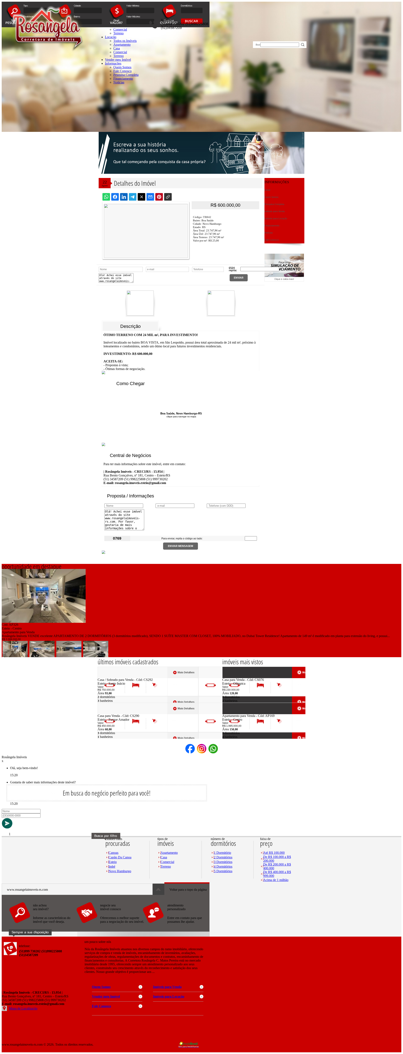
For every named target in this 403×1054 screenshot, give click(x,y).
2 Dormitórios (223, 857)
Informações (113, 63)
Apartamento (169, 852)
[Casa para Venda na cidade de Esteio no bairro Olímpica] (237, 677)
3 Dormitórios (223, 862)
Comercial (120, 52)
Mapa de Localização (23, 1008)
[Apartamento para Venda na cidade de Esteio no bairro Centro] (44, 621)
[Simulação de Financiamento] (284, 280)
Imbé (112, 866)
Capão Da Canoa (120, 857)
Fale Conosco (122, 71)
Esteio (113, 862)
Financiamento (123, 78)
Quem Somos (122, 67)
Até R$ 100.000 (274, 852)
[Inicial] (47, 54)
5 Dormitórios (223, 871)
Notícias (118, 82)
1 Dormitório (222, 852)
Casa (164, 857)
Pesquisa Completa (126, 75)
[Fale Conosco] (42, 925)
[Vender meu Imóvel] (109, 925)
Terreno (118, 56)
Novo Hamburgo (120, 871)
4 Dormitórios (223, 866)
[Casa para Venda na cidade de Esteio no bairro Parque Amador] (113, 713)
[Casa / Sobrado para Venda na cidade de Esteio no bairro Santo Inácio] (113, 677)
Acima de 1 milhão (275, 880)
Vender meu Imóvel (118, 59)
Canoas (113, 852)
